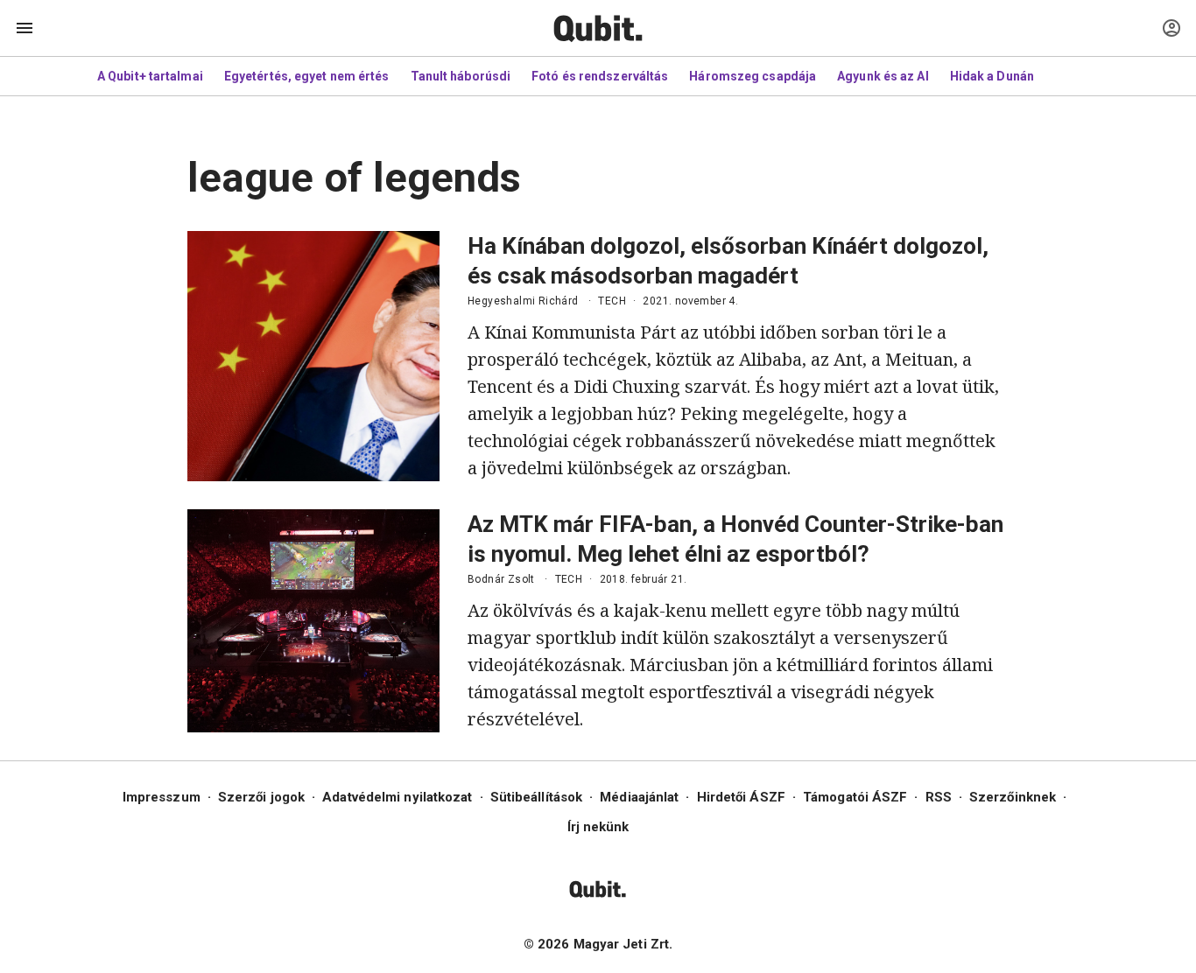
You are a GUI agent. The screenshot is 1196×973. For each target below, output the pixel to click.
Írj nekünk (598, 827)
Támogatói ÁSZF (855, 797)
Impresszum (162, 797)
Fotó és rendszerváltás (599, 76)
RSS (938, 797)
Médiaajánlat (639, 797)
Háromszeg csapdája (752, 76)
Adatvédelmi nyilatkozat (397, 797)
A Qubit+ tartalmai (150, 76)
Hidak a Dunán (992, 76)
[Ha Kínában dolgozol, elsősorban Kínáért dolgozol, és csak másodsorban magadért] (313, 356)
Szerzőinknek (1012, 797)
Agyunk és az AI (883, 76)
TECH (612, 301)
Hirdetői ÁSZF (741, 797)
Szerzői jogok (261, 797)
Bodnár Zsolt (501, 579)
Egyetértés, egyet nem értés (307, 76)
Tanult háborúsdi (461, 76)
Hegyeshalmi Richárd (523, 301)
